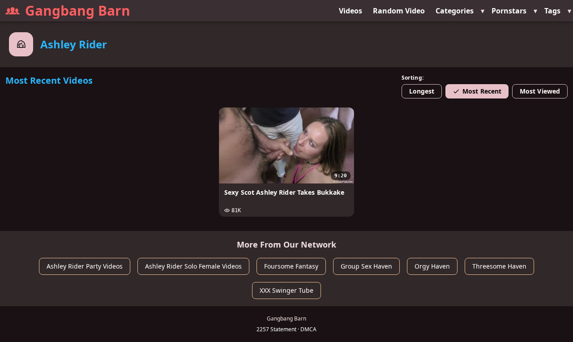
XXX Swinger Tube (286, 290)
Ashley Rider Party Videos (85, 266)
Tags (552, 11)
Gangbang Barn (77, 10)
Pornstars (509, 11)
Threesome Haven (499, 266)
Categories (455, 11)
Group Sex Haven (366, 266)
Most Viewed (540, 91)
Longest (422, 91)
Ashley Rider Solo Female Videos (193, 266)
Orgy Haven (432, 266)
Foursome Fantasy (291, 266)
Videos (350, 11)
